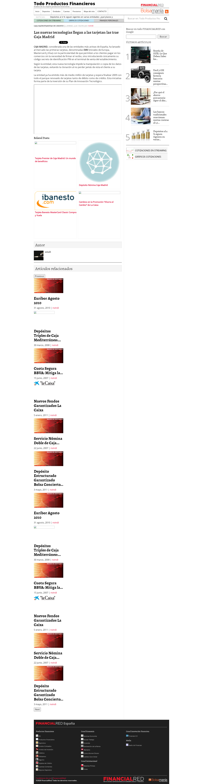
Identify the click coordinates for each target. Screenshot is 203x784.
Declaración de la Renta (91, 746)
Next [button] (37, 709)
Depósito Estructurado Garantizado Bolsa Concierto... (48, 477)
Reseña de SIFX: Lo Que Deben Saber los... (160, 55)
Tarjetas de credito (54, 25)
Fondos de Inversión (45, 749)
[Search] (166, 18)
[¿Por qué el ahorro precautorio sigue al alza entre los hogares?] (141, 96)
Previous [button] (39, 276)
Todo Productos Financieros (64, 3)
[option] (48, 294)
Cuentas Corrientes (45, 767)
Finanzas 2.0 (132, 736)
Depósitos (42, 743)
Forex (85, 769)
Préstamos (42, 756)
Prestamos (77, 11)
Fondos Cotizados (44, 746)
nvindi (90, 25)
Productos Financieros (46, 740)
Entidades (56, 11)
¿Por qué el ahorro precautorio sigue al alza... (160, 96)
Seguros (41, 760)
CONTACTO (101, 11)
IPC (39, 736)
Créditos (41, 753)
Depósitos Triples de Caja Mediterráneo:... (47, 335)
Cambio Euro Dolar (90, 757)
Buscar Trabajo (88, 740)
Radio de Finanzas (135, 745)
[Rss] (167, 11)
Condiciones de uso (43, 778)
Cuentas (66, 11)
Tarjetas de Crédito (45, 763)
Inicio (37, 11)
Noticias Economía (90, 736)
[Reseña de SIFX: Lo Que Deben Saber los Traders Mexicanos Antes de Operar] (141, 55)
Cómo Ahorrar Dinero (91, 753)
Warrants (86, 750)
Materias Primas (89, 766)
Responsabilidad (59, 778)
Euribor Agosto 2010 (47, 300)
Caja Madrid (39, 25)
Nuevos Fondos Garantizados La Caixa (47, 405)
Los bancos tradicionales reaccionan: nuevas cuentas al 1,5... (161, 117)
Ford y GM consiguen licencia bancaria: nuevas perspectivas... (160, 77)
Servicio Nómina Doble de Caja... (48, 440)
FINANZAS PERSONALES (109, 20)
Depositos (46, 11)
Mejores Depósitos (45, 770)
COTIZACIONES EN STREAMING (49, 20)
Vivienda (86, 743)
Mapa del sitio (89, 11)
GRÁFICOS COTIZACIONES (79, 20)
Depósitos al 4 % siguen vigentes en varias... (160, 135)
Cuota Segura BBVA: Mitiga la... (48, 370)
